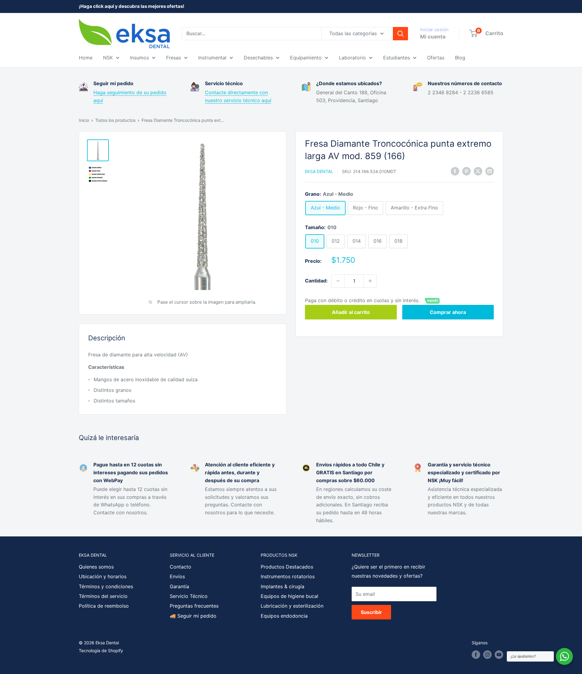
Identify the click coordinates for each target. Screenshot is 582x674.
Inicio (84, 120)
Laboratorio (352, 58)
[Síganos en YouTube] (499, 654)
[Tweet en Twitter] (478, 171)
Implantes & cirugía (282, 586)
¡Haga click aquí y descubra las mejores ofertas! (131, 6)
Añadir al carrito (351, 312)
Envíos (177, 576)
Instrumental (212, 58)
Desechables (258, 58)
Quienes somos (96, 567)
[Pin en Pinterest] (466, 171)
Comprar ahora (448, 312)
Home (85, 58)
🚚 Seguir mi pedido (193, 616)
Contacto (180, 567)
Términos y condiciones (106, 586)
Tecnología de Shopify (101, 650)
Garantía (179, 586)
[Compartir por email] (489, 171)
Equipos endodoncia (284, 616)
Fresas (173, 58)
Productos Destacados (287, 567)
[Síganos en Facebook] (476, 654)
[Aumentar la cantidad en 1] (370, 281)
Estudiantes (396, 58)
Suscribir (371, 612)
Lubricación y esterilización (292, 606)
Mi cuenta (433, 37)
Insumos (139, 58)
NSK (108, 58)
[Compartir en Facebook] (455, 171)
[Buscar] (400, 33)
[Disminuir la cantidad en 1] (338, 281)
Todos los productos (115, 120)
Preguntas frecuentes (194, 606)
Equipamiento (306, 58)
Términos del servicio (103, 596)
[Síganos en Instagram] (487, 654)
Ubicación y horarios (102, 576)
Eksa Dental (319, 171)
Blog (460, 58)
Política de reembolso (104, 606)
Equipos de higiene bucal (289, 596)
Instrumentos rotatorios (288, 576)
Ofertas (435, 58)
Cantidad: (316, 281)
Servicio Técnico (189, 596)
